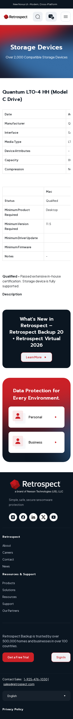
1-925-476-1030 (35, 679)
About (6, 545)
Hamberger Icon (66, 17)
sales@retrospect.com (18, 684)
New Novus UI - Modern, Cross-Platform (35, 4)
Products (8, 583)
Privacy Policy (12, 709)
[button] (51, 17)
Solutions (8, 590)
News (6, 566)
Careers (7, 552)
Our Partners (10, 610)
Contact (8, 559)
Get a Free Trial (18, 657)
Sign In (60, 657)
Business (35, 442)
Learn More (34, 357)
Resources (9, 597)
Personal (35, 417)
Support (8, 603)
